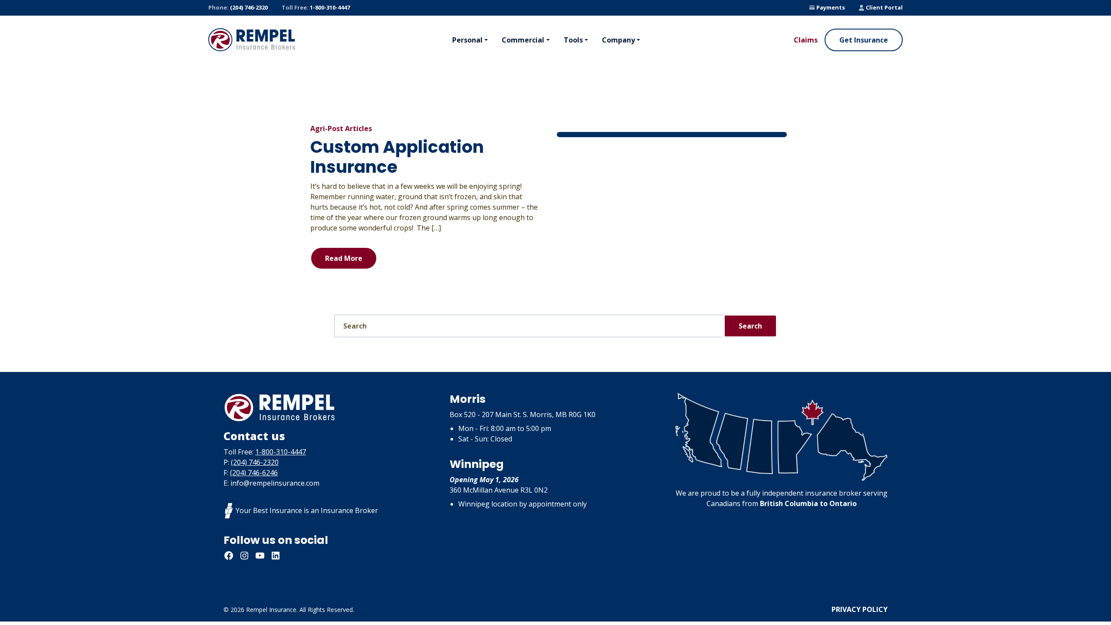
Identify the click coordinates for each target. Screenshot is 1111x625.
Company (618, 40)
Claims (806, 40)
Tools (573, 40)
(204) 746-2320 (238, 7)
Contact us (254, 435)
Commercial (523, 40)
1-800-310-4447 (316, 7)
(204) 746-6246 (254, 472)
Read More (343, 258)
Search (750, 326)
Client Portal (884, 7)
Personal (467, 40)
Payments (830, 7)
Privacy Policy (859, 609)
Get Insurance (863, 40)
